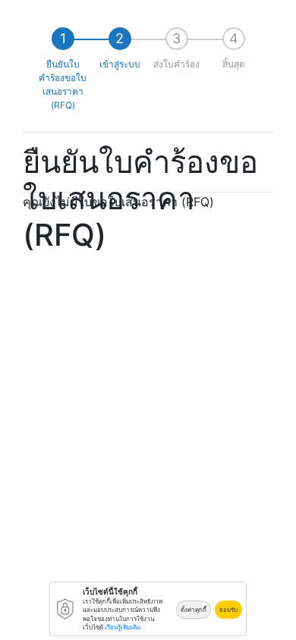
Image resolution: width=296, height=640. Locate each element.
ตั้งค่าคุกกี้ (193, 609)
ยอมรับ (228, 609)
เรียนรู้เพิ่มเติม (122, 627)
